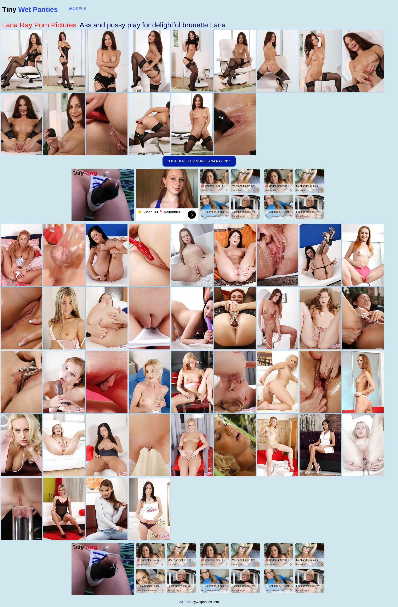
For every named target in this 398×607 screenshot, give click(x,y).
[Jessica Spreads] (235, 255)
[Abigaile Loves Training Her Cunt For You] (320, 318)
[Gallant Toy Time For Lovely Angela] (235, 382)
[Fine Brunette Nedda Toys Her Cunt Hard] (106, 508)
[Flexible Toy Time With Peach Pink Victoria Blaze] (106, 445)
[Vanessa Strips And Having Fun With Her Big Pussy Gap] (106, 318)
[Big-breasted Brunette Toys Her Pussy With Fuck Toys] (149, 255)
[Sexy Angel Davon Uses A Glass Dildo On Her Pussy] (320, 445)
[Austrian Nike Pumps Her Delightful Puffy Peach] (149, 318)
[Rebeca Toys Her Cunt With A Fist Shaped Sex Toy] (277, 445)
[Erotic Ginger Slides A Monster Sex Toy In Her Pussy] (363, 255)
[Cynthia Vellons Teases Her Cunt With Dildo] (363, 382)
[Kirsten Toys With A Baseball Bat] (320, 255)
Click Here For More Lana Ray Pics (199, 161)
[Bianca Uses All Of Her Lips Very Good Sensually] (64, 508)
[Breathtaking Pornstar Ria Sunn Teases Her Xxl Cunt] (192, 382)
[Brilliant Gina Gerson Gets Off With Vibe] (64, 318)
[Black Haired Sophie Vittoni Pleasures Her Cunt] (21, 318)
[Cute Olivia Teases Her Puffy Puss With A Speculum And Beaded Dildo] (363, 445)
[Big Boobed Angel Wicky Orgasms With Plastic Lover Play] (21, 445)
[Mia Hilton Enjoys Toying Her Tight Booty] (149, 382)
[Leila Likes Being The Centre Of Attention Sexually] (149, 445)
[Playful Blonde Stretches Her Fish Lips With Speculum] (235, 445)
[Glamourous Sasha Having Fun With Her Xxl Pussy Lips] (192, 255)
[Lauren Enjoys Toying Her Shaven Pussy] (106, 255)
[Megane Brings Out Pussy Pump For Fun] (64, 255)
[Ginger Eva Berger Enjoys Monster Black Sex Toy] (21, 382)
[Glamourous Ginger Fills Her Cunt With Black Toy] (235, 318)
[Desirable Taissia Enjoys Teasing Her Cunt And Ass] (320, 382)
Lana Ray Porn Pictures (39, 25)
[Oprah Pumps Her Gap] (21, 255)
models (77, 9)
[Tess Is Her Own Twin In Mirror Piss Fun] (277, 255)
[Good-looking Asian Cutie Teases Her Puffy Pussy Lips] (363, 318)
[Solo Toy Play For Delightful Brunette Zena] (277, 318)
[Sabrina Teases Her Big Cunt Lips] (64, 445)
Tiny (30, 9)
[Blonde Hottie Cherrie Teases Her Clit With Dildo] (21, 508)
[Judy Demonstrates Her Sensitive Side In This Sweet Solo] (106, 382)
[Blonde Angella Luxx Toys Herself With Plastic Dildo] (277, 382)
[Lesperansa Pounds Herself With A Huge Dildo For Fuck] (64, 382)
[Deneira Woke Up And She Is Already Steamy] (192, 318)
